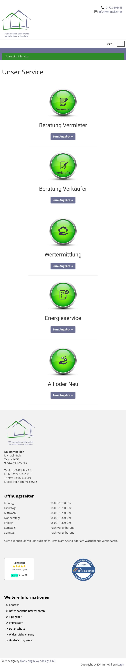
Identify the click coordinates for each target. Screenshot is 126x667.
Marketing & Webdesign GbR (37, 661)
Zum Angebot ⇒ (63, 136)
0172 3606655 (114, 7)
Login (120, 664)
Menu (110, 44)
